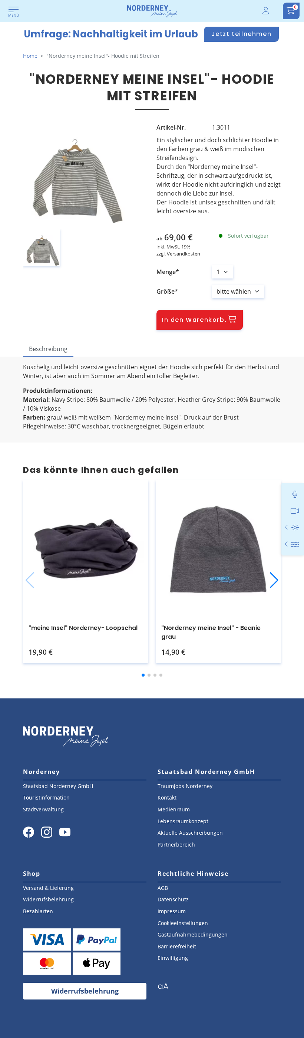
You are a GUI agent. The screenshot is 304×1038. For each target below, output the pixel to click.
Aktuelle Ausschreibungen (190, 832)
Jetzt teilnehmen (241, 34)
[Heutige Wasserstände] (286, 544)
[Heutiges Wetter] (286, 527)
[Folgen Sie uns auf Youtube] (64, 832)
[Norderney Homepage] (152, 11)
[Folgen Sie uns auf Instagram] (46, 832)
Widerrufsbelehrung (48, 899)
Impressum (172, 911)
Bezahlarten (38, 911)
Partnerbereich (176, 844)
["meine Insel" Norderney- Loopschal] (85, 549)
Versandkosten (183, 253)
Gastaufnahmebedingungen (193, 934)
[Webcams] (295, 511)
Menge (166, 272)
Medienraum (174, 809)
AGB (163, 887)
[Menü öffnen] (13, 12)
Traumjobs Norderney (185, 786)
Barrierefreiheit (177, 946)
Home (30, 55)
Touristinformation (46, 797)
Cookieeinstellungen (183, 923)
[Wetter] (295, 527)
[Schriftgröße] (166, 988)
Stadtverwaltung (43, 809)
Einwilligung (173, 957)
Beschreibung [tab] (48, 349)
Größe (165, 291)
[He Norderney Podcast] (295, 494)
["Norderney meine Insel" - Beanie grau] (218, 549)
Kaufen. (77, 644)
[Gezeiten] (295, 544)
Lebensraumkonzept (183, 821)
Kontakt (167, 797)
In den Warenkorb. (194, 320)
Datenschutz (173, 899)
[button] (30, 580)
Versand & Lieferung (48, 887)
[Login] (266, 11)
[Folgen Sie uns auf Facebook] (28, 832)
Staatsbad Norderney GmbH (58, 786)
